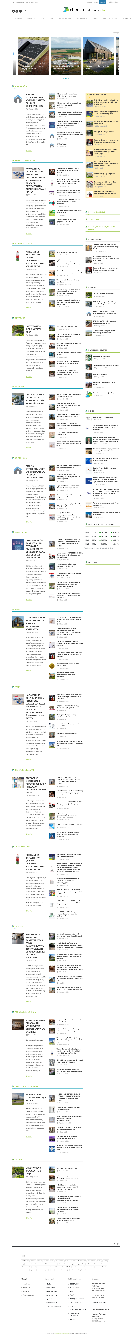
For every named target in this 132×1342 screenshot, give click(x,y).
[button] (63, 78)
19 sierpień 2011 (100, 387)
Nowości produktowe (25, 161)
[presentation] (114, 33)
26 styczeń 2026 (64, 1112)
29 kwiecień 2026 (64, 175)
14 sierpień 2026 (64, 399)
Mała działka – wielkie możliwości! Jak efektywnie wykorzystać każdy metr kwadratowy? (106, 102)
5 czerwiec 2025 (101, 107)
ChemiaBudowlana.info (61, 1333)
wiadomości (25, 1260)
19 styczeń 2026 (64, 992)
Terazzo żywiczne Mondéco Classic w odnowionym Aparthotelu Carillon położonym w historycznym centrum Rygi (70, 967)
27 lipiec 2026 (63, 437)
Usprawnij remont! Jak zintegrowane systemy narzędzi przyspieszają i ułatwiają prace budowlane (68, 291)
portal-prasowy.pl (51, 1295)
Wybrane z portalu (24, 244)
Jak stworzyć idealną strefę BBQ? (33, 329)
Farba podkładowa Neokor (101, 356)
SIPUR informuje (62, 144)
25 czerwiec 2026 (64, 648)
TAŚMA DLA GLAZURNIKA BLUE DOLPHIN (70, 825)
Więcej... (29, 150)
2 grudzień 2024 (63, 896)
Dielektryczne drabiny (100, 374)
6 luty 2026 (62, 983)
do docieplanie (26, 1267)
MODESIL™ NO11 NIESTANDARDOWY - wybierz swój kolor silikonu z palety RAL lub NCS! (69, 892)
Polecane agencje (96, 212)
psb (53, 1270)
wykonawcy (37, 1264)
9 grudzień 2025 (63, 275)
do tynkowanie (82, 1270)
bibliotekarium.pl (51, 1302)
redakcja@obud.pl (113, 2)
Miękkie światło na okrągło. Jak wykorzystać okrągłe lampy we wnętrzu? (35, 1026)
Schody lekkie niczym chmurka (104, 132)
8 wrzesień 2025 (64, 859)
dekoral (57, 1267)
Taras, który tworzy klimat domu (67, 326)
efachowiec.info (51, 1291)
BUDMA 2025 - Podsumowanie (103, 417)
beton (62, 1267)
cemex (96, 1270)
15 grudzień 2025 (64, 560)
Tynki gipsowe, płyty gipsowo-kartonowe (106, 365)
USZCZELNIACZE (22, 847)
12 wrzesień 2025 (64, 307)
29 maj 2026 (62, 710)
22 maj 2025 (99, 263)
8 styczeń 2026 (63, 255)
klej (23, 1264)
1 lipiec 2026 (62, 1214)
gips (84, 1267)
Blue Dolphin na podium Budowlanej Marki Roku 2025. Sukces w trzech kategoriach (68, 834)
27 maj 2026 (62, 728)
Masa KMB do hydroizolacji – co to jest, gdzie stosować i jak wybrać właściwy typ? (105, 151)
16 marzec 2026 (64, 548)
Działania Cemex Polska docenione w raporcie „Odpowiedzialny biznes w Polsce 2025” (68, 1209)
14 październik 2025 (65, 284)
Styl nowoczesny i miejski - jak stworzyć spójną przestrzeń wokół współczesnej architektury (69, 956)
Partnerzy (26, 1291)
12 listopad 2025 (64, 224)
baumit (34, 1267)
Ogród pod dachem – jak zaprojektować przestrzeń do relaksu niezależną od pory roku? (70, 978)
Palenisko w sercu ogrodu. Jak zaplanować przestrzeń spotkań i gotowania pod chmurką (67, 372)
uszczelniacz (52, 1264)
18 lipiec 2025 (99, 498)
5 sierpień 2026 (63, 339)
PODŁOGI (18, 926)
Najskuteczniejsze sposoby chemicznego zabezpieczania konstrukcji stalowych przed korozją (68, 262)
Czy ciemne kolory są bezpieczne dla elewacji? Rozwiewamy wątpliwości (35, 623)
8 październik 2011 (101, 368)
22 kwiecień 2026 (64, 195)
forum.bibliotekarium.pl (53, 1306)
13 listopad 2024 (64, 907)
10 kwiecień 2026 (64, 206)
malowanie (90, 1264)
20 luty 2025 (99, 420)
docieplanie (29, 1264)
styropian (32, 1270)
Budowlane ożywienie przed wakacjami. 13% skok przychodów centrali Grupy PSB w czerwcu (70, 134)
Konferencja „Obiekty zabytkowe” (67, 733)
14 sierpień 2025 (64, 839)
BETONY (18, 1160)
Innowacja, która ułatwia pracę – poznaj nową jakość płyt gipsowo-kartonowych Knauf (69, 1147)
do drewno (73, 1270)
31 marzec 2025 (64, 885)
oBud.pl (102, 2)
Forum (96, 2)
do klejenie (91, 1267)
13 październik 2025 (101, 444)
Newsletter (89, 2)
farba (51, 1260)
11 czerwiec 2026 (64, 668)
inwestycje (78, 1264)
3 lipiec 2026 (62, 147)
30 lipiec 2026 (63, 348)
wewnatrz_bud (59, 1260)
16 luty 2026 (62, 797)
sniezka (51, 1267)
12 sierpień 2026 (64, 98)
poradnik (44, 1264)
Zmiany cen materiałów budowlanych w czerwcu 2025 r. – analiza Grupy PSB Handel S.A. (69, 595)
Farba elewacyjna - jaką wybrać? (67, 252)
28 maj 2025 (100, 145)
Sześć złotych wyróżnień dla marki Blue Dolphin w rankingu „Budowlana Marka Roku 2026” (69, 654)
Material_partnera (77, 1267)
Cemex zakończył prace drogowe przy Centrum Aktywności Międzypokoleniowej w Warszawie (69, 1198)
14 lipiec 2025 (63, 1132)
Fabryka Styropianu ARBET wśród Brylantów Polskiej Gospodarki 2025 (35, 100)
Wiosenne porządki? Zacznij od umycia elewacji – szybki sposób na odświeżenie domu (70, 743)
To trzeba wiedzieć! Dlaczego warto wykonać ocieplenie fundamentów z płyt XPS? (105, 247)
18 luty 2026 (62, 972)
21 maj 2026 (62, 736)
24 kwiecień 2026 (64, 186)
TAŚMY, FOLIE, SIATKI (24, 770)
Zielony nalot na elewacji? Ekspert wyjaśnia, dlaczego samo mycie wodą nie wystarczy (70, 643)
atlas (64, 1264)
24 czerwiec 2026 (64, 1223)
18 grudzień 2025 (101, 187)
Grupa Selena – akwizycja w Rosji (103, 393)
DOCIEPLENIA (20, 458)
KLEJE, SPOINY (21, 532)
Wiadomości (20, 86)
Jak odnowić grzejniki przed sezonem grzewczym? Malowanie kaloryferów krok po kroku (69, 302)
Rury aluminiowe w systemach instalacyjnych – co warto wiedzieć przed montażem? (106, 258)
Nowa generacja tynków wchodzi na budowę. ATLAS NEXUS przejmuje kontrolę (68, 170)
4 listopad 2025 (100, 508)
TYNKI (17, 609)
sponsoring (25, 1270)
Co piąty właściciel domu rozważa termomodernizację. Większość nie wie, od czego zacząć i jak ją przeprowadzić (106, 439)
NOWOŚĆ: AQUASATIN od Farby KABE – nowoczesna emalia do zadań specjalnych (69, 201)
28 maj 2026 (62, 719)
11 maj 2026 (99, 517)
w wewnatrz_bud (42, 1267)
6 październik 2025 (64, 578)
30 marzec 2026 (64, 939)
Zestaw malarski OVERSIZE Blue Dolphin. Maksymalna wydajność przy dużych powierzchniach (70, 555)
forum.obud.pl (50, 1288)
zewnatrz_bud (91, 1260)
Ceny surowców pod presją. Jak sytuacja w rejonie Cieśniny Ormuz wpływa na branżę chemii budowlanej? (69, 123)
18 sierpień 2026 (100, 306)
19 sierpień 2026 (100, 296)
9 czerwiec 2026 (64, 679)
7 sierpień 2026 (63, 410)
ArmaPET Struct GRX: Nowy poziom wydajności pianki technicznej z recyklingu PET (68, 914)
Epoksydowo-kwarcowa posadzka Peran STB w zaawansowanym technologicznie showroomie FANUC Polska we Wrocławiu (35, 946)
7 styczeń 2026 (63, 266)
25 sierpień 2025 (101, 134)
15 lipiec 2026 (63, 377)
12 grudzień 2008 (100, 359)
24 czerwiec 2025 (64, 1141)
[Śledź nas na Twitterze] (16, 11)
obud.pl (48, 1284)
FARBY (17, 687)
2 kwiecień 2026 (63, 1065)
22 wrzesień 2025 (64, 296)
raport (57, 1270)
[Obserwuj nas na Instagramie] (20, 11)
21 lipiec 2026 (63, 366)
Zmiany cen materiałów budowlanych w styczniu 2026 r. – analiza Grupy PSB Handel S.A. (105, 427)
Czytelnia (19, 318)
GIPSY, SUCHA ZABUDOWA (26, 1086)
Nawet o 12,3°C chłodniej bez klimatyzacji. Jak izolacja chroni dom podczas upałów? (68, 405)
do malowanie (82, 1260)
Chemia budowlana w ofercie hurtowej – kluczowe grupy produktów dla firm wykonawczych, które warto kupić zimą (106, 480)
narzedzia (40, 1270)
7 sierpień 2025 (101, 156)
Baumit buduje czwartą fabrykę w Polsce (36, 1097)
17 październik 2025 (65, 1123)
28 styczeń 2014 (100, 377)
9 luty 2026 (62, 215)
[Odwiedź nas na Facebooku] (13, 11)
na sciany (73, 1260)
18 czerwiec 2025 (100, 251)
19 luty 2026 (62, 961)
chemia (67, 1260)
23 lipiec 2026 (63, 128)
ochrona (39, 1260)
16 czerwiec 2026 (64, 659)
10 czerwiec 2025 (101, 196)
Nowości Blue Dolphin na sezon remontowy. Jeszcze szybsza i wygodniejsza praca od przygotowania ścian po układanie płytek (36, 180)
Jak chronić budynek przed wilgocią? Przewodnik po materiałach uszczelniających (68, 881)
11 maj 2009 (99, 395)
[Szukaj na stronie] (25, 11)
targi (83, 1264)
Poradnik (19, 387)
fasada (100, 1264)
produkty (46, 1260)
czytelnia (33, 1260)
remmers (102, 1270)
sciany (60, 1264)
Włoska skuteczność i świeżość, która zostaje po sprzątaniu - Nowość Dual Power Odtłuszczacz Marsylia (68, 181)
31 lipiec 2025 (63, 600)
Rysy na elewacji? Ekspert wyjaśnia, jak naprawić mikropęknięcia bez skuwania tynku (69, 443)
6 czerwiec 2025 (64, 874)
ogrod (46, 1270)
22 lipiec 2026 (63, 139)
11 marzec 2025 (100, 473)
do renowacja (64, 1270)
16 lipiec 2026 (63, 521)
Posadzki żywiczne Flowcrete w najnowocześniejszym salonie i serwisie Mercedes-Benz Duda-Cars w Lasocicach (70, 945)
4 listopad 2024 (63, 918)
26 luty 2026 (99, 432)
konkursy (70, 1264)
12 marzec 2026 (64, 950)
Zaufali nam (93, 219)
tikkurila (68, 1267)
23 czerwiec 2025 (101, 126)
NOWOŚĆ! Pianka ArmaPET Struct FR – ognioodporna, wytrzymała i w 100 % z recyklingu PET (69, 903)
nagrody (99, 1260)
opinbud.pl (49, 1299)
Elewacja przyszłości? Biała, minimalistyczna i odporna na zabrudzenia (66, 674)
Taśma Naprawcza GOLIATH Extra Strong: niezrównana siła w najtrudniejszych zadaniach (70, 793)
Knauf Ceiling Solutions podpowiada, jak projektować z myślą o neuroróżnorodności (69, 1118)
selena (97, 1267)
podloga (106, 1260)
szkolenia (103, 1267)
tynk (95, 1264)
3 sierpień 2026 (63, 419)
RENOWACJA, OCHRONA (25, 1012)
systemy (90, 1270)
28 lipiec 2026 (63, 108)
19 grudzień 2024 (64, 1152)
